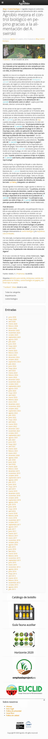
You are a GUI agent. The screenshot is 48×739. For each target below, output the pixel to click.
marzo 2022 (12, 424)
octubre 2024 (13, 359)
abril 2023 (12, 395)
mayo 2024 (12, 368)
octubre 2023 (13, 384)
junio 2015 (12, 562)
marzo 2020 (12, 466)
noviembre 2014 (14, 567)
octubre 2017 (13, 522)
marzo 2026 (12, 324)
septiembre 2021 (14, 435)
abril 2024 (12, 371)
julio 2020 (12, 460)
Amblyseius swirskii (33, 278)
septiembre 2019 (14, 478)
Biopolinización (10, 295)
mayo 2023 (12, 393)
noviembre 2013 (14, 582)
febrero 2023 (13, 400)
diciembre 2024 (14, 357)
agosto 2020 (13, 458)
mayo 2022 (12, 420)
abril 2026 (12, 321)
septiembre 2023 (14, 386)
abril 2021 (12, 446)
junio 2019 (12, 484)
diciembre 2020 (14, 455)
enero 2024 (12, 377)
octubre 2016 (13, 542)
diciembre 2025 (14, 330)
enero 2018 (12, 518)
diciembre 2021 (14, 429)
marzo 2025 (12, 350)
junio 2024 (12, 366)
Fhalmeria (6, 59)
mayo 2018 (12, 509)
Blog (37, 39)
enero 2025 (12, 355)
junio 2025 (12, 344)
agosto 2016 (13, 545)
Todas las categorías (12, 292)
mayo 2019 (12, 487)
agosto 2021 (13, 437)
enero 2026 (12, 328)
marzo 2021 (12, 449)
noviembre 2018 (14, 495)
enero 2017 (12, 538)
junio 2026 (12, 317)
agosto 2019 (13, 480)
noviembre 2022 (14, 406)
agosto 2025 (13, 339)
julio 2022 (12, 415)
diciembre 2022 (14, 404)
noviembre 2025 (14, 333)
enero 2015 (12, 565)
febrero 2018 (13, 516)
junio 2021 (12, 442)
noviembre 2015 (14, 558)
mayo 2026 (12, 319)
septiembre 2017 (14, 524)
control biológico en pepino (30, 280)
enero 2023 (12, 402)
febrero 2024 (13, 375)
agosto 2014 (13, 569)
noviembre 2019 (14, 473)
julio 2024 (12, 364)
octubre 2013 (13, 585)
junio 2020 (12, 462)
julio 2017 (12, 529)
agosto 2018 (13, 502)
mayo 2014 (12, 574)
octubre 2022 (13, 408)
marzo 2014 (12, 578)
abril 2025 (12, 348)
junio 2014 (12, 571)
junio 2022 (12, 417)
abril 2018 (12, 511)
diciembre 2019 (14, 471)
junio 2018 (12, 507)
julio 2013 (12, 589)
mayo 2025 (12, 346)
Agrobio (12, 39)
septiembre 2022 (14, 411)
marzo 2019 (12, 491)
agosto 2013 (13, 587)
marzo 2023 (12, 397)
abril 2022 (12, 422)
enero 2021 (12, 453)
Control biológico (11, 299)
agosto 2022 (13, 413)
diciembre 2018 (14, 493)
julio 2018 (12, 504)
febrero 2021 (13, 451)
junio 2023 (12, 391)
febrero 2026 (13, 326)
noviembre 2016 (14, 540)
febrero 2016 (13, 556)
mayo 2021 (12, 444)
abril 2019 (12, 489)
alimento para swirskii (17, 278)
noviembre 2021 (14, 431)
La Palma (12, 182)
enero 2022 (12, 426)
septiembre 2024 (14, 362)
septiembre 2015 (14, 560)
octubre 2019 (13, 475)
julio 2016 (12, 547)
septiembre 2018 (14, 500)
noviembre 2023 (14, 382)
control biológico (27, 231)
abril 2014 (12, 576)
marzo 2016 (12, 553)
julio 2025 (12, 342)
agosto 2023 (13, 388)
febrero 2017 (13, 536)
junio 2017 (12, 531)
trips (39, 120)
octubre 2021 (13, 433)
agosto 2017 (13, 527)
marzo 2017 (12, 533)
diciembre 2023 (14, 379)
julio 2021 (12, 440)
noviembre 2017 (14, 520)
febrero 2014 (13, 580)
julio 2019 (12, 482)
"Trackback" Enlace (10, 287)
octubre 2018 (13, 498)
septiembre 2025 (14, 337)
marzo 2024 (12, 373)
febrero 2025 (13, 353)
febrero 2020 (13, 469)
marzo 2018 (12, 513)
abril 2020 (12, 464)
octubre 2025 (13, 335)
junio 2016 (12, 549)
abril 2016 (12, 551)
